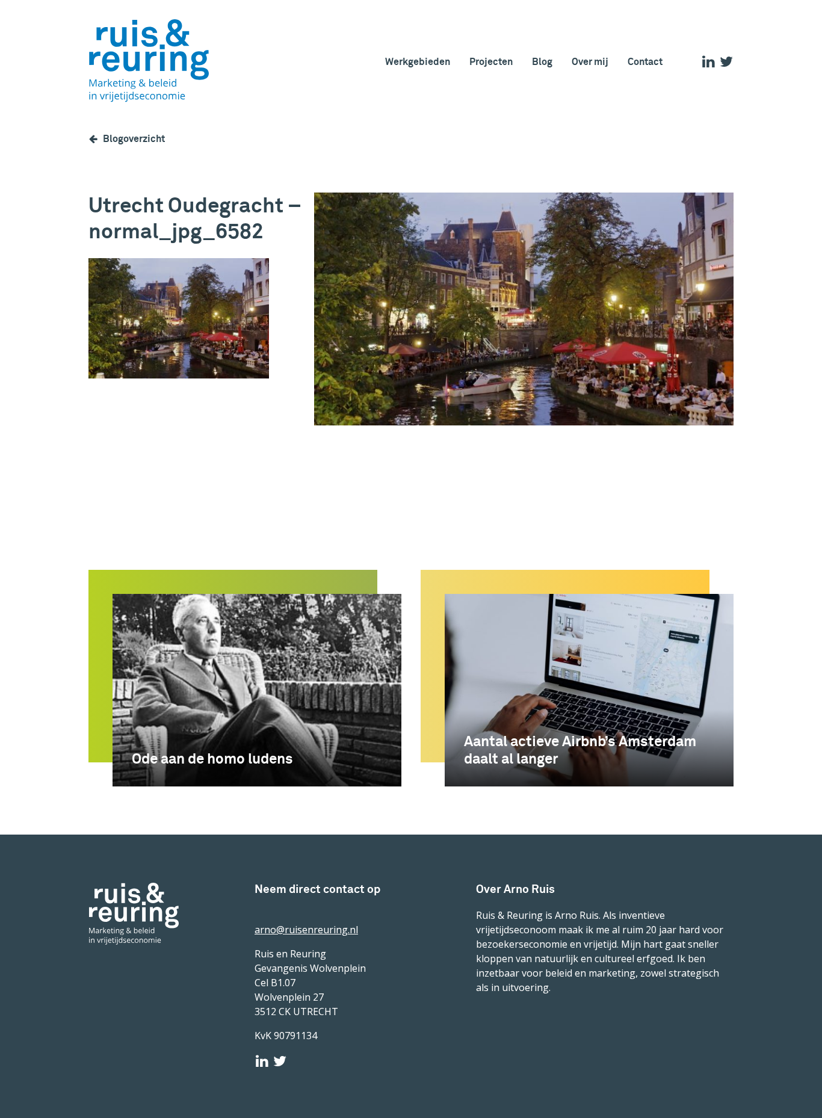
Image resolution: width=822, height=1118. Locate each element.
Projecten (491, 61)
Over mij (590, 61)
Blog (542, 61)
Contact (645, 61)
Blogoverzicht (134, 138)
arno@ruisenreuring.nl (306, 929)
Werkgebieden (417, 61)
